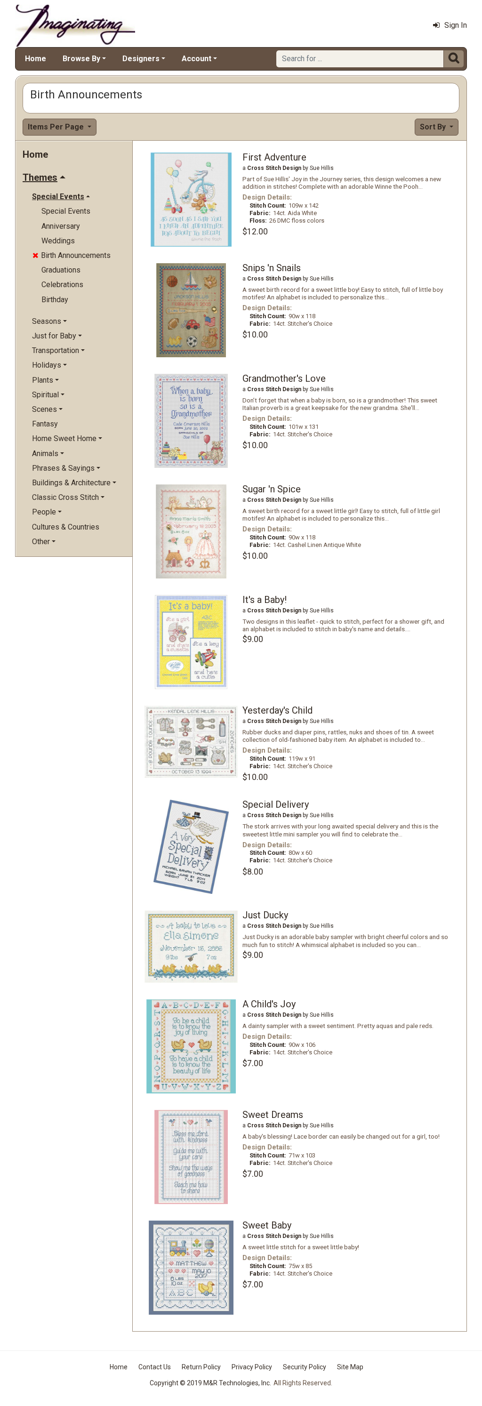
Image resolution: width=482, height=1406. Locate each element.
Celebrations (62, 284)
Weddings (58, 240)
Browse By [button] (81, 58)
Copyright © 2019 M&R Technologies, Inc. (210, 1383)
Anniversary (60, 226)
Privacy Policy (252, 1367)
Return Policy (201, 1367)
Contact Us (154, 1367)
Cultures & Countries (65, 526)
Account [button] (196, 58)
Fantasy (45, 423)
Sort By (434, 126)
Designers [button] (141, 58)
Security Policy (304, 1367)
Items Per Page (57, 126)
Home (35, 58)
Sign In (455, 25)
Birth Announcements (71, 255)
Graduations (60, 269)
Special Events (65, 211)
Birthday (54, 299)
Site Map (350, 1367)
